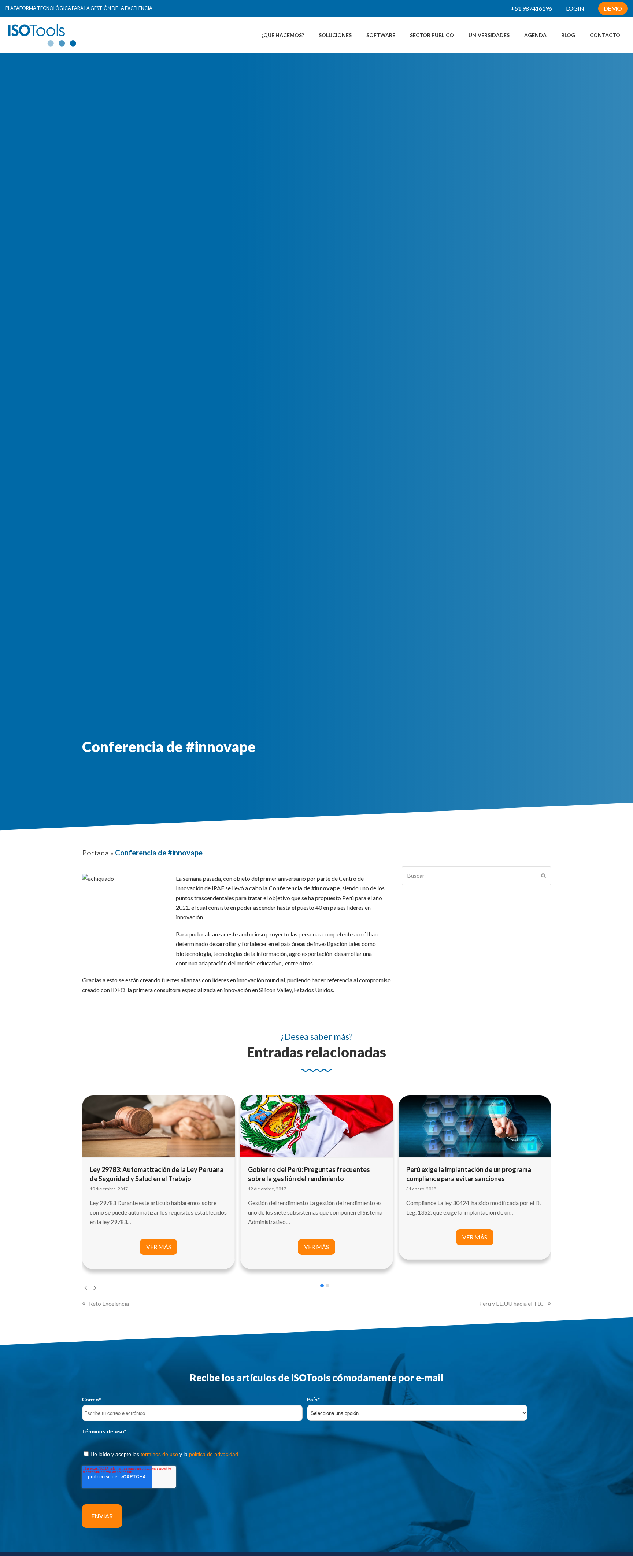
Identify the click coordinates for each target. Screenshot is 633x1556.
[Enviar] (543, 875)
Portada (95, 852)
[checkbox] (316, 1453)
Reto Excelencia (109, 1303)
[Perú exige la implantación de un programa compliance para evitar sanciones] (475, 1125)
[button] (322, 1285)
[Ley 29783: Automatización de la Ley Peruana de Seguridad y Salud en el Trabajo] (158, 1125)
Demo (613, 8)
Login (575, 8)
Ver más (158, 1246)
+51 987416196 (531, 8)
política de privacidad (213, 1454)
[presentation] (85, 1287)
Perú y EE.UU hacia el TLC (511, 1303)
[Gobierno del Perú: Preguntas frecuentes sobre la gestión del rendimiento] (316, 1125)
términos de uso (159, 1454)
